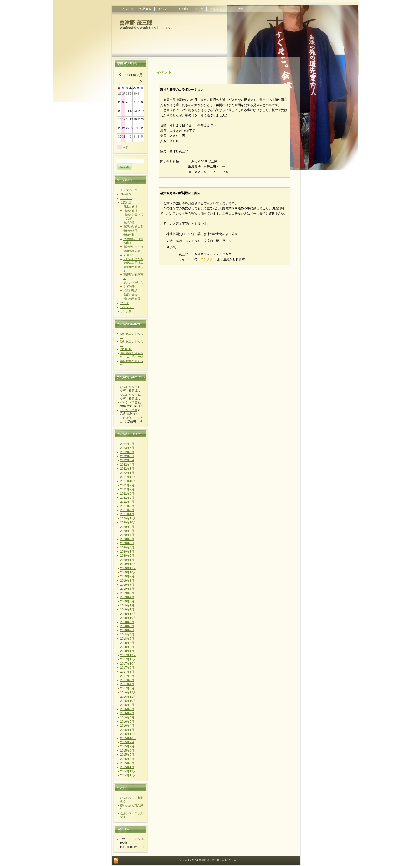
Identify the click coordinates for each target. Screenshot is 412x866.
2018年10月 (128, 618)
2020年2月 (127, 555)
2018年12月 (128, 613)
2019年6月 (127, 588)
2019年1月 (127, 609)
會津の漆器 (130, 230)
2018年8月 (127, 626)
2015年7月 (127, 746)
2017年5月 (127, 680)
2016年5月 (127, 721)
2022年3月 (127, 468)
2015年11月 (128, 734)
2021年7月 (127, 489)
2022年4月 (127, 464)
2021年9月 (127, 485)
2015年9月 (127, 742)
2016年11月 (128, 696)
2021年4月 (127, 501)
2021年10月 (128, 481)
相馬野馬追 (130, 290)
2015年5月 (127, 754)
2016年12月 (128, 692)
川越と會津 (130, 210)
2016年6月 (127, 717)
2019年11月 (128, 568)
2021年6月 (127, 493)
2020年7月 (127, 535)
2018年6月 (127, 634)
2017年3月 (127, 688)
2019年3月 (127, 601)
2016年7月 (127, 713)
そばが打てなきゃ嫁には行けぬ (133, 260)
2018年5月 (127, 638)
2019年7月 (127, 584)
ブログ (124, 303)
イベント (126, 198)
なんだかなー (128, 387)
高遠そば (129, 255)
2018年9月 (127, 622)
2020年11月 (128, 518)
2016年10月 (128, 700)
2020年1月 (127, 560)
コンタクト (127, 307)
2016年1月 (127, 730)
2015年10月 (128, 738)
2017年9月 (127, 667)
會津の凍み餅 (131, 251)
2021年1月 (127, 514)
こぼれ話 (126, 202)
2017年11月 (128, 659)
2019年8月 (127, 580)
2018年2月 (127, 647)
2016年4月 (127, 725)
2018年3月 (127, 643)
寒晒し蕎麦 (130, 295)
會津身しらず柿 (133, 246)
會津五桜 (129, 234)
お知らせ (126, 349)
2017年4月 (127, 684)
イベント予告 (128, 402)
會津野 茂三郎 (135, 23)
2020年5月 (127, 543)
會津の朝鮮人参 (133, 226)
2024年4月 (127, 444)
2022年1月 (127, 473)
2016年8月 (127, 709)
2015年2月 (127, 763)
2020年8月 (127, 531)
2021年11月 (128, 477)
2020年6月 (127, 539)
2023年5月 (127, 448)
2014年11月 (128, 775)
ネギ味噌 (129, 286)
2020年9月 (127, 526)
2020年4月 (127, 547)
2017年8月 (127, 671)
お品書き (126, 194)
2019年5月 (127, 593)
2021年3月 (127, 506)
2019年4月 (127, 597)
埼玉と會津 (130, 206)
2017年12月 (128, 655)
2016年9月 (127, 705)
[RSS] (116, 861)
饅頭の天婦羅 (131, 299)
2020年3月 (127, 551)
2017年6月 (127, 676)
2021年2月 (127, 510)
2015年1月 (127, 767)
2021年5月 (127, 497)
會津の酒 (129, 222)
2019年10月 (128, 572)
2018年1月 (127, 651)
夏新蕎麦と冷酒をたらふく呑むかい (131, 355)
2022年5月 (127, 460)
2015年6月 (127, 750)
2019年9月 (127, 576)
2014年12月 (128, 771)
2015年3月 (127, 759)
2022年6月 (127, 456)
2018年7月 (127, 630)
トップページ (128, 190)
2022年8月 (127, 452)
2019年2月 (127, 605)
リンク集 (126, 311)
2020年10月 (128, 522)
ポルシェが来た (133, 282)
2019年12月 (128, 564)
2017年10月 (128, 663)
